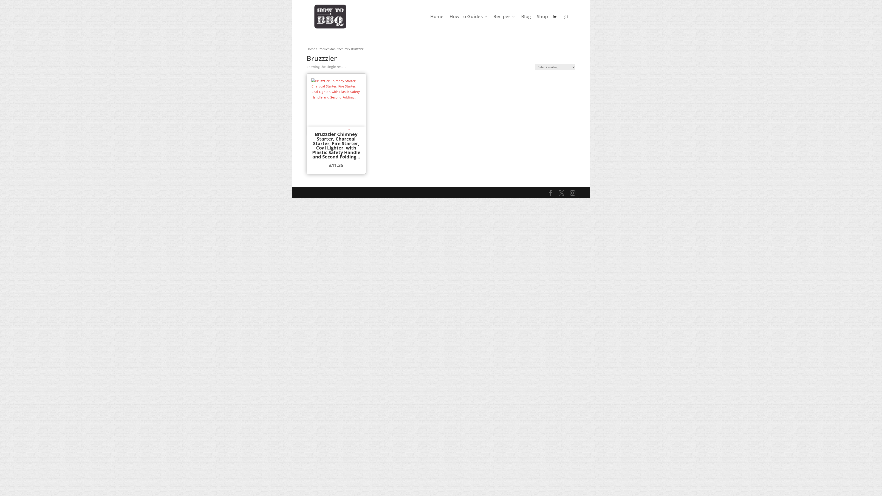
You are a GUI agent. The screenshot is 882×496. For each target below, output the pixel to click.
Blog (526, 17)
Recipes (502, 17)
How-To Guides (466, 17)
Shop (542, 17)
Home (437, 17)
